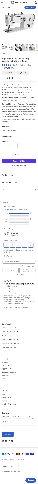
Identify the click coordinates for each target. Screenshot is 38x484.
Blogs (3, 379)
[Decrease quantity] (4, 145)
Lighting (4, 401)
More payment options (19, 165)
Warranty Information (9, 372)
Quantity (5, 141)
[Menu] (2, 2)
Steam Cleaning (7, 397)
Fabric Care (6, 391)
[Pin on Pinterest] (12, 78)
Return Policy (6, 375)
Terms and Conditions (8, 459)
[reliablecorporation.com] (19, 2)
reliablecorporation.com (13, 471)
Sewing (4, 394)
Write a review (25, 65)
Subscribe (7, 434)
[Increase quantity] (15, 145)
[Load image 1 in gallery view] (19, 24)
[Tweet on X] (7, 78)
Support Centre (7, 369)
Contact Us (5, 365)
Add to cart (19, 154)
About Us (5, 362)
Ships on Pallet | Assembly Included (15, 73)
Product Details (8, 175)
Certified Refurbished (9, 404)
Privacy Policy (20, 459)
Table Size (5, 126)
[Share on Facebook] (9, 78)
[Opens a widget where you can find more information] (30, 480)
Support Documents (11, 182)
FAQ (3, 189)
